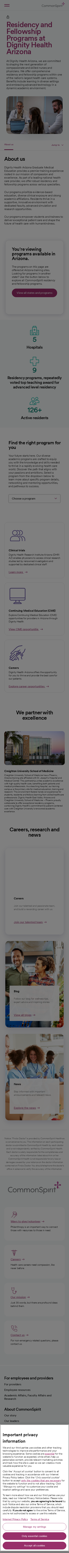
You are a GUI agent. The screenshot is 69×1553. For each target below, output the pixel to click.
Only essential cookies (34, 1536)
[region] (34, 1487)
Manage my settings (34, 1526)
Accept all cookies (34, 1545)
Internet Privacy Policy (15, 1519)
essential (49, 1453)
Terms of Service (39, 1519)
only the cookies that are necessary (41, 1480)
